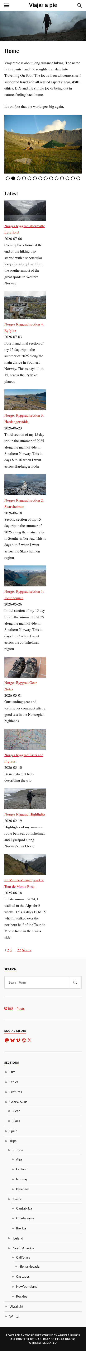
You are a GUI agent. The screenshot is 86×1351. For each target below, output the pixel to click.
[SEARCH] (75, 982)
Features (15, 1092)
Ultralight (16, 1306)
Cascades (23, 1276)
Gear (16, 1111)
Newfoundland (27, 1286)
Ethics (13, 1082)
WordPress (34, 1335)
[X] (29, 1040)
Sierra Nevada (29, 1266)
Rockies (21, 1296)
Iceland (18, 1238)
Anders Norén (69, 1335)
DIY (12, 1072)
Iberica (21, 1228)
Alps (19, 1159)
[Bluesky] (12, 1040)
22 (19, 949)
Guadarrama (25, 1218)
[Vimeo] (18, 1040)
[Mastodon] (6, 1040)
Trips (12, 1141)
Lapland (22, 1169)
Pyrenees (22, 1189)
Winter (14, 1316)
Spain (13, 1131)
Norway (22, 1179)
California (23, 1257)
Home (11, 50)
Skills (16, 1121)
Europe (18, 1150)
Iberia (17, 1199)
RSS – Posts (16, 1008)
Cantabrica (24, 1208)
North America (23, 1248)
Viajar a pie (43, 5)
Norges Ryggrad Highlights (24, 814)
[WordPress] (23, 1040)
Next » (27, 949)
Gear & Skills (18, 1102)
